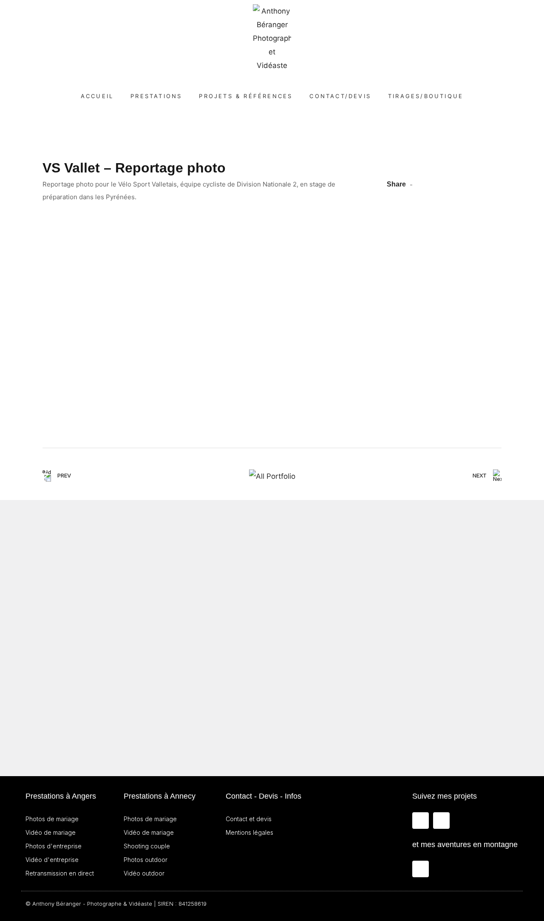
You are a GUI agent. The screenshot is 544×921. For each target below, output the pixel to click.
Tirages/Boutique (425, 96)
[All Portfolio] (272, 476)
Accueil (97, 96)
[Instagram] (420, 820)
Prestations (156, 96)
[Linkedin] (441, 820)
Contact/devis (340, 96)
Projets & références (245, 96)
